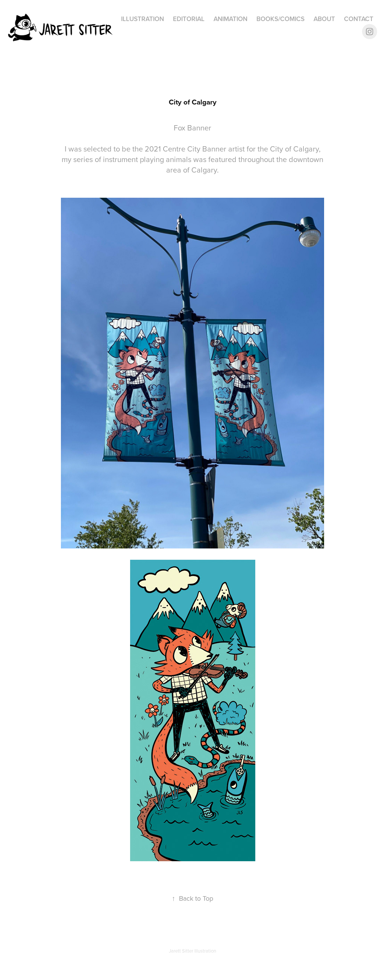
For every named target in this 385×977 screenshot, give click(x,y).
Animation (230, 18)
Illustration (142, 18)
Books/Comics (280, 18)
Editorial (189, 18)
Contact (358, 18)
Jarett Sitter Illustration (192, 950)
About (324, 18)
